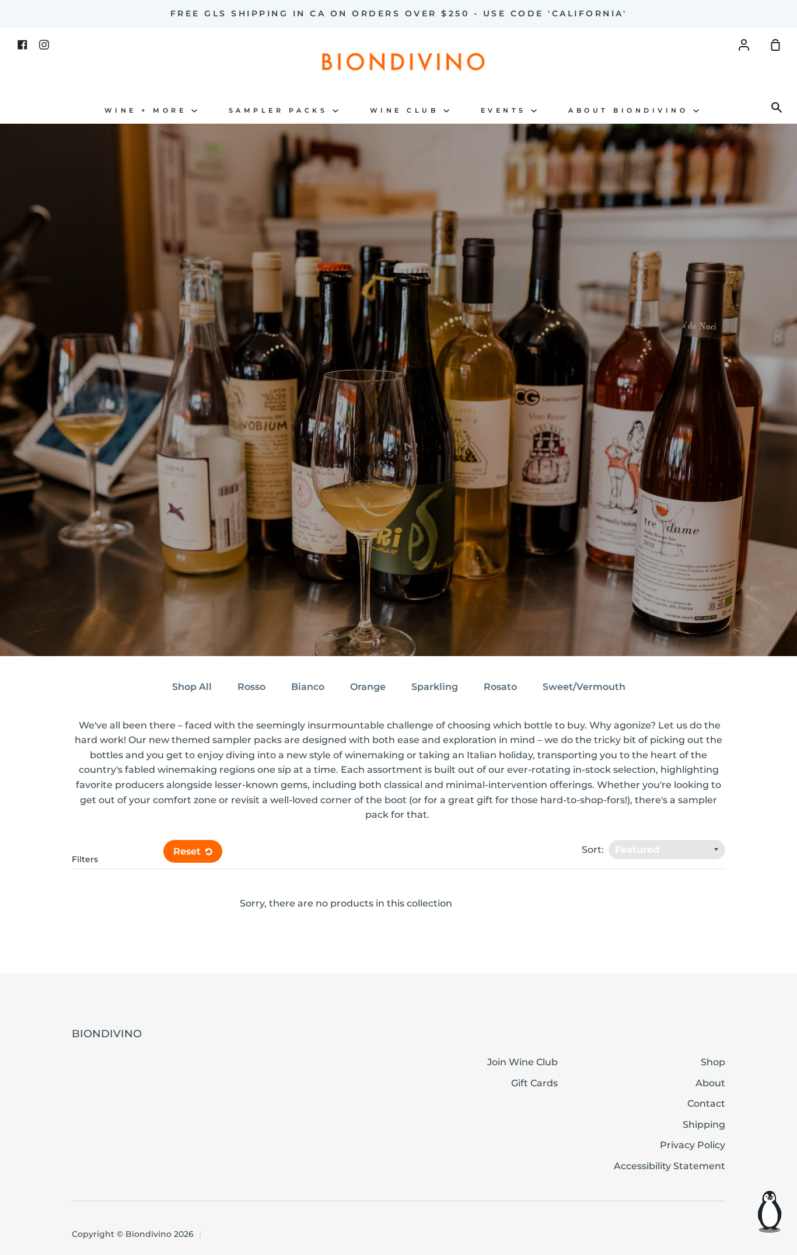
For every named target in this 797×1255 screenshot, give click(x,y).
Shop (713, 1062)
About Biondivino (630, 110)
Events (506, 110)
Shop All (192, 686)
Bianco (307, 686)
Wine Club (406, 110)
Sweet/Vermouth (584, 686)
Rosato (500, 686)
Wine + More (147, 110)
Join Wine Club (522, 1062)
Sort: (594, 849)
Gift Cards (534, 1083)
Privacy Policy (692, 1145)
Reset (188, 851)
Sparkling (434, 686)
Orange (368, 686)
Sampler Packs (281, 110)
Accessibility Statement (669, 1166)
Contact (706, 1103)
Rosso (251, 686)
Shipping (704, 1124)
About (710, 1083)
